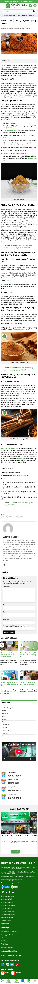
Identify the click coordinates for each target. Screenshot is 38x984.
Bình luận (6, 587)
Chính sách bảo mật (7, 908)
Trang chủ (4, 15)
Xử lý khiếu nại (5, 923)
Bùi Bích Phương (24, 28)
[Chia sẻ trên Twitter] (10, 516)
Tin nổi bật (5, 730)
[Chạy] (4, 759)
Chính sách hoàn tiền (7, 902)
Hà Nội (7, 973)
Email (5, 612)
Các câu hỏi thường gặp (8, 914)
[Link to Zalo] (8, 964)
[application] (19, 751)
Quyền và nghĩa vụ (6, 920)
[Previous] (3, 833)
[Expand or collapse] (35, 61)
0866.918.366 (14, 955)
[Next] (34, 833)
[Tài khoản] (30, 5)
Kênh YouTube (5, 941)
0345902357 (14, 790)
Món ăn (4, 719)
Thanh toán (5, 725)
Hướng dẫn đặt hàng (7, 917)
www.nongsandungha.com (15, 883)
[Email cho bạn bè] (13, 516)
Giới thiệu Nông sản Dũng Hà (10, 932)
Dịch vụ (4, 711)
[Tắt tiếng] (30, 759)
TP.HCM (18, 973)
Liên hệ (3, 938)
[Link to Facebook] (3, 964)
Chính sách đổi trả (6, 899)
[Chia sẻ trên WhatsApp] (2, 516)
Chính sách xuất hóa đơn (8, 905)
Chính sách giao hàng (7, 896)
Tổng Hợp (5, 733)
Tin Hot (4, 727)
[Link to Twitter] (12, 964)
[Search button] (34, 11)
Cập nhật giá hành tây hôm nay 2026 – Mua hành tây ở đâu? (28, 654)
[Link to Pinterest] (17, 964)
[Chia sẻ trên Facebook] (6, 516)
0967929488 (14, 798)
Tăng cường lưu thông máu (12, 130)
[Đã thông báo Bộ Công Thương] (5, 887)
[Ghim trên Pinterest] (17, 516)
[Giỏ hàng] (34, 5)
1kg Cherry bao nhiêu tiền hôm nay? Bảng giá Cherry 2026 (9, 684)
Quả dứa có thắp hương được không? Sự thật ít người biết (27, 684)
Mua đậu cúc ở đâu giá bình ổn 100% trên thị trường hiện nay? (7, 654)
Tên (4, 605)
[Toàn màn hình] (33, 759)
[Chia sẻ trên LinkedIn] (21, 516)
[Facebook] (4, 565)
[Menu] (2, 6)
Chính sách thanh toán (7, 911)
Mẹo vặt (4, 716)
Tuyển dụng (5, 736)
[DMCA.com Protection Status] (14, 887)
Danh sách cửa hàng (7, 947)
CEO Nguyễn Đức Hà (7, 935)
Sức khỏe (5, 722)
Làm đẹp (5, 713)
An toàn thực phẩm (8, 708)
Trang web (6, 619)
